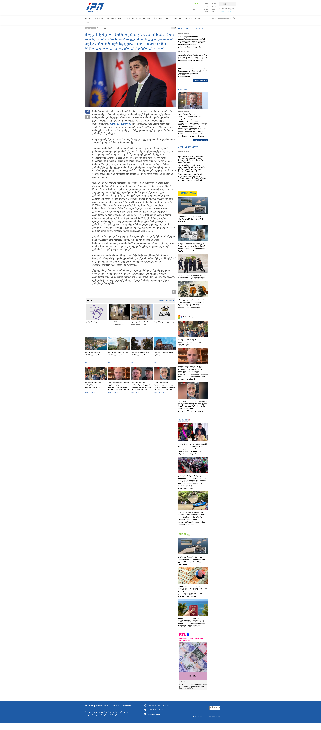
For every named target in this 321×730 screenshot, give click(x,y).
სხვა (88, 23)
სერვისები (115, 706)
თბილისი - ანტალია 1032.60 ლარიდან (93, 354)
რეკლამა (126, 706)
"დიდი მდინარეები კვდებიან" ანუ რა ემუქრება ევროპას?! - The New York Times (192, 219)
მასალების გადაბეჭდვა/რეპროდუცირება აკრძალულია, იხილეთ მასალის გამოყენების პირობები (107, 713)
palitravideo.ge (90, 392)
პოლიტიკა (99, 18)
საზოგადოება (124, 18)
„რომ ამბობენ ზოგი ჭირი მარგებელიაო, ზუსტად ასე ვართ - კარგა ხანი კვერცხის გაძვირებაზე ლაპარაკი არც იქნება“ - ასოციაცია (192, 591)
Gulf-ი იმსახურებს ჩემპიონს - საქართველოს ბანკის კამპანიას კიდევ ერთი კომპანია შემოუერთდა (192, 72)
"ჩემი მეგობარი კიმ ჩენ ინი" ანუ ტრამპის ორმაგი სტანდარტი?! (192, 276)
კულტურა (188, 18)
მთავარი (88, 18)
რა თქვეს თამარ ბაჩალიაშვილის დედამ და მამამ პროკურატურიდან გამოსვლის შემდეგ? (142, 386)
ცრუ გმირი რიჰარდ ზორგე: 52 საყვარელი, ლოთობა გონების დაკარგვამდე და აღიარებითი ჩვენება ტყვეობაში (191, 247)
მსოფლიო (136, 18)
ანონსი (198, 18)
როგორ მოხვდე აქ (166, 300)
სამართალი (111, 18)
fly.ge (87, 362)
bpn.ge (195, 3)
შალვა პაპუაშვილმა (120, 124)
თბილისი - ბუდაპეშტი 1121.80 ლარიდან (140, 354)
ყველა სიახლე (199, 80)
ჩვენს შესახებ (102, 706)
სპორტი (168, 18)
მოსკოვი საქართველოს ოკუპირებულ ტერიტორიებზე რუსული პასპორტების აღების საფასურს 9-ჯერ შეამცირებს (191, 622)
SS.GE (89, 300)
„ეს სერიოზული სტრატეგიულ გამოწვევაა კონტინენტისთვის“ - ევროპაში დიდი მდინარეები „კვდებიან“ (192, 560)
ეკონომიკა (157, 18)
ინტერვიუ (183, 89)
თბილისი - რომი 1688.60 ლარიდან (164, 354)
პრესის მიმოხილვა (188, 147)
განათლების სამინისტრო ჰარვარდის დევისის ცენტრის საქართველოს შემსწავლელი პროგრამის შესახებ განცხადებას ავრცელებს (191, 42)
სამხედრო (178, 18)
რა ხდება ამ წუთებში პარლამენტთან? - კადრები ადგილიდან (93, 385)
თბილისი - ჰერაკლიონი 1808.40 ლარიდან (118, 354)
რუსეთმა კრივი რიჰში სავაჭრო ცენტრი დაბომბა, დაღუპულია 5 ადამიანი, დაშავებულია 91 (192, 57)
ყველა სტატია (199, 140)
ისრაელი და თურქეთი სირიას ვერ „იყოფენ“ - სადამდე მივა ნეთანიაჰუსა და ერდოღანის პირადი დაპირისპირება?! (191, 303)
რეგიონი (147, 18)
